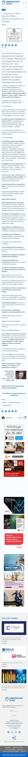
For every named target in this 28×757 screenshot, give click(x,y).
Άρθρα (3, 9)
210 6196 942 (15, 728)
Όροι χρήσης (8, 747)
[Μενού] (25, 2)
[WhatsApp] (13, 45)
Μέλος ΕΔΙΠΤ (20, 749)
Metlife (5, 402)
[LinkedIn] (10, 45)
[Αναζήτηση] (23, 2)
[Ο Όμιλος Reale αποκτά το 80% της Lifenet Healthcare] (14, 653)
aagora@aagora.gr (15, 726)
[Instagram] (16, 732)
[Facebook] (3, 45)
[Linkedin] (19, 732)
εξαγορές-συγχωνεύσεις (14, 402)
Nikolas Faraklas (6, 755)
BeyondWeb (22, 755)
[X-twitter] (12, 732)
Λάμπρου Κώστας (7, 405)
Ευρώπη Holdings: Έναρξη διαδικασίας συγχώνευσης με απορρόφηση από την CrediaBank (11, 639)
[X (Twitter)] (6, 45)
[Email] (16, 45)
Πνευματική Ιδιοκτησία (17, 747)
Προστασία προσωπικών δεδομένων (11, 751)
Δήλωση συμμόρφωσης (10, 749)
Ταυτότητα (22, 751)
